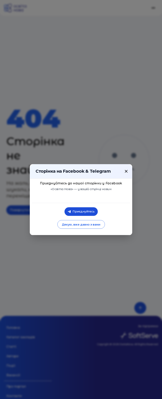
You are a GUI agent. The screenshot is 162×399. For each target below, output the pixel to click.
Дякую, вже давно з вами (81, 224)
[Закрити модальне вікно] (126, 171)
